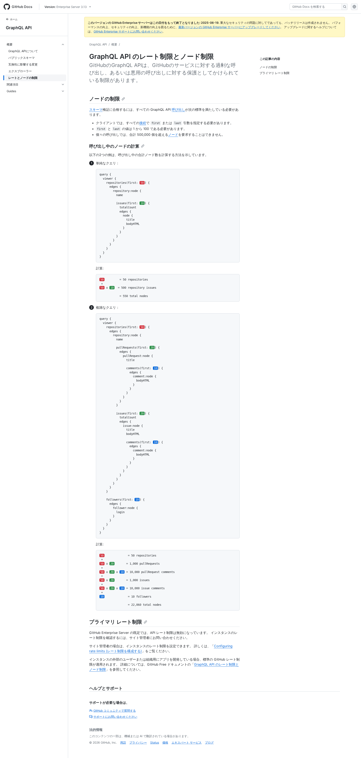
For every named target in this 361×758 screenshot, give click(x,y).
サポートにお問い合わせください (115, 716)
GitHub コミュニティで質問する (114, 710)
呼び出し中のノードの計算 (114, 146)
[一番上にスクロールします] (352, 749)
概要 (114, 44)
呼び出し (178, 109)
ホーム (14, 19)
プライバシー (138, 742)
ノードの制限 (104, 99)
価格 (165, 742)
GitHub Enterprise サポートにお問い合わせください (128, 31)
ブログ (209, 742)
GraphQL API (19, 27)
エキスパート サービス (187, 742)
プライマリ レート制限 (115, 622)
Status (154, 742)
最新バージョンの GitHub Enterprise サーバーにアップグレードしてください (229, 27)
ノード (173, 134)
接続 (142, 123)
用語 (123, 742)
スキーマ (96, 109)
